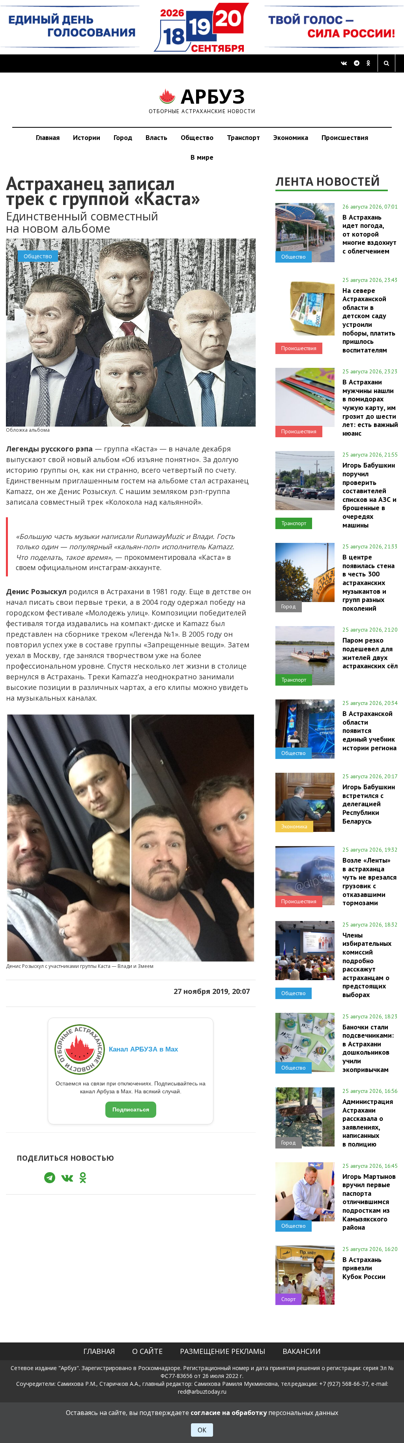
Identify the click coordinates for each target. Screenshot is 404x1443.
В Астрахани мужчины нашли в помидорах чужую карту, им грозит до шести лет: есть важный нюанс (370, 407)
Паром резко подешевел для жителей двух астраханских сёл (370, 653)
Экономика (290, 137)
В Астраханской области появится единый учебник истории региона (369, 730)
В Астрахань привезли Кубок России (363, 1268)
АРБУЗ (202, 99)
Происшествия (345, 137)
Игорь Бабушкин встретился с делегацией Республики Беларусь (368, 803)
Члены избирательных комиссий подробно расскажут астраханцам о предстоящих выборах (366, 964)
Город (123, 137)
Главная (48, 137)
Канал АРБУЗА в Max (143, 1049)
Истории (86, 137)
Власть (156, 137)
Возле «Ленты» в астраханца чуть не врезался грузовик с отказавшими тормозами (369, 881)
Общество (197, 137)
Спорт (288, 1299)
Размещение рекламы (222, 1351)
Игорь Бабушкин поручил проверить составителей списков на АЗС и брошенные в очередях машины (369, 494)
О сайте (147, 1351)
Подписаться (130, 1109)
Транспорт (243, 137)
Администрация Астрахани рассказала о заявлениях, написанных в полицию (367, 1122)
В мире (202, 157)
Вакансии (301, 1351)
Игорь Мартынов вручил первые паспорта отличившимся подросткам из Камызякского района (369, 1202)
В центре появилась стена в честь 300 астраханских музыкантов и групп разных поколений (368, 582)
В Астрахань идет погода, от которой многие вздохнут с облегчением (369, 234)
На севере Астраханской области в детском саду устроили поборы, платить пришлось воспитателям (368, 320)
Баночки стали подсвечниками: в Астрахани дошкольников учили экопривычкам (368, 1048)
